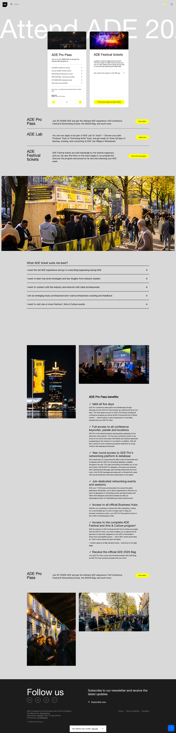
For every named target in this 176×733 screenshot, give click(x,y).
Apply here (142, 137)
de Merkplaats (42, 718)
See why (95, 729)
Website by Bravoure (35, 722)
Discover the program (138, 156)
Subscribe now (98, 702)
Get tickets (142, 121)
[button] (171, 728)
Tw (38, 700)
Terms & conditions (133, 711)
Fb (30, 700)
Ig (46, 700)
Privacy (121, 711)
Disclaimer (145, 711)
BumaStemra (45, 713)
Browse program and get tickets (110, 102)
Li (54, 700)
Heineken (40, 715)
